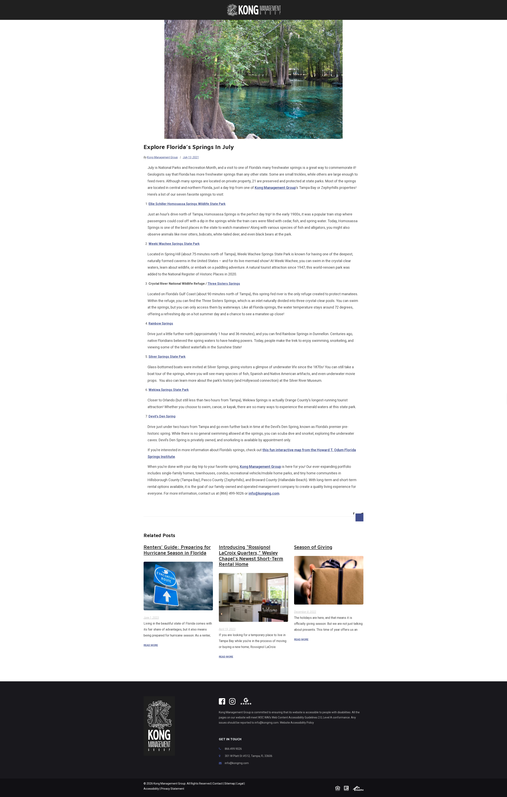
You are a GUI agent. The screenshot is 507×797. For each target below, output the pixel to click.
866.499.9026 (233, 748)
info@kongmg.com (264, 493)
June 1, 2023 (151, 617)
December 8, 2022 (305, 611)
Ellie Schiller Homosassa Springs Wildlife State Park (187, 204)
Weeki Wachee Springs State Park (174, 244)
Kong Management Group (162, 157)
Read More (151, 645)
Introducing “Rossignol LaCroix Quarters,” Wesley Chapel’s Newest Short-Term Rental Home (251, 555)
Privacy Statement (172, 788)
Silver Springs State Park (167, 357)
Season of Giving (313, 547)
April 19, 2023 (227, 629)
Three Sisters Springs (224, 284)
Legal (240, 783)
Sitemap (229, 783)
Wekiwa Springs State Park (169, 390)
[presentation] (340, 517)
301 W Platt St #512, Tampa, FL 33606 (248, 756)
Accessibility (151, 788)
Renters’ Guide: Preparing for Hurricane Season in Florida (177, 550)
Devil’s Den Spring (162, 416)
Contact (218, 783)
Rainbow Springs (161, 323)
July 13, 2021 (191, 157)
